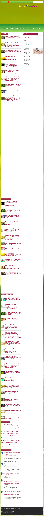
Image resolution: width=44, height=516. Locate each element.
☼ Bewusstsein (9, 26)
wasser (12, 444)
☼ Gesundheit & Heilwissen (31, 26)
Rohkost (6, 442)
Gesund (12, 428)
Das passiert (2, 427)
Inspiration (7, 433)
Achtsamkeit (6, 424)
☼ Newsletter (16, 30)
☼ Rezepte (31, 28)
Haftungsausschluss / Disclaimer (7, 512)
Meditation (4, 438)
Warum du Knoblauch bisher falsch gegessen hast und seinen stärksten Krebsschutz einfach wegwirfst (12, 454)
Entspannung (3, 428)
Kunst (17, 433)
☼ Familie (37, 28)
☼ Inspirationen (19, 26)
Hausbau (4, 431)
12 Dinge (2, 424)
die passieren (14, 427)
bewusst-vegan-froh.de (11, 508)
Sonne (16, 442)
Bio (17, 425)
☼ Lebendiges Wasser (8, 28)
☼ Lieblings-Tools (25, 30)
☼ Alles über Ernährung (20, 28)
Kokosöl (10, 433)
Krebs (13, 433)
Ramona (26, 42)
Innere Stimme (3, 433)
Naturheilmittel (16, 440)
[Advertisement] (22, 16)
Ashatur (5, 452)
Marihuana (15, 435)
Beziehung (15, 425)
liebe (11, 435)
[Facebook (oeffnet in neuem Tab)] (2, 2)
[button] (13, 26)
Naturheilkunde (5, 440)
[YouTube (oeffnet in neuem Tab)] (7, 2)
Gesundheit (18, 428)
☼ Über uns (8, 30)
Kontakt (2, 511)
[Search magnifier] (42, 2)
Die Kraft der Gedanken (8, 427)
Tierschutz (3, 444)
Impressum (6, 511)
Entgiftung (18, 427)
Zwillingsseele (9, 446)
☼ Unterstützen (34, 30)
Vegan (8, 445)
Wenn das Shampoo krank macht (28, 39)
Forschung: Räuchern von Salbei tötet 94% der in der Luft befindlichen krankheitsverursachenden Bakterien (12, 482)
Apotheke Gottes (10, 424)
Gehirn (9, 428)
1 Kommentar (27, 46)
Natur (14, 438)
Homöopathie (14, 431)
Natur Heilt (2, 442)
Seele (13, 442)
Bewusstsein (11, 425)
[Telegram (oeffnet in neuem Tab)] (4, 2)
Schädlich (10, 442)
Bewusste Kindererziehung (4, 425)
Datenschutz (11, 511)
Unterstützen (15, 509)
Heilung (7, 431)
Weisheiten (15, 444)
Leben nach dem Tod (5, 435)
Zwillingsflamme (3, 446)
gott (1, 431)
